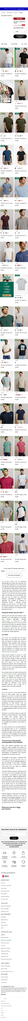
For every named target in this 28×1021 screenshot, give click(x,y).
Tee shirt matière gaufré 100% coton (10, 397)
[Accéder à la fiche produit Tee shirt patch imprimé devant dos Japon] (21, 349)
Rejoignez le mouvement (6, 940)
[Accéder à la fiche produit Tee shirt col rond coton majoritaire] (21, 90)
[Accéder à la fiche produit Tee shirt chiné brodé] (21, 252)
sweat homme (8, 708)
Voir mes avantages (5, 908)
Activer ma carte (4, 968)
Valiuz (2, 1015)
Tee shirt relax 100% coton (7, 138)
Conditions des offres (5, 1003)
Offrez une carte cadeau (5, 966)
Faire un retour (4, 888)
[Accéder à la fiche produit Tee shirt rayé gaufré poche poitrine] (7, 511)
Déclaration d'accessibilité (6, 959)
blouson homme (15, 797)
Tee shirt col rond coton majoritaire (9, 268)
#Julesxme (3, 1001)
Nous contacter (4, 893)
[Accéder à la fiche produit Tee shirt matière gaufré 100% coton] (7, 381)
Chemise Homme (4, 925)
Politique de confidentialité (6, 1005)
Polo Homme (3, 922)
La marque (3, 945)
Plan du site (3, 1017)
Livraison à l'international (6, 885)
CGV (2, 1008)
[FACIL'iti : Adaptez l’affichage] (5, 876)
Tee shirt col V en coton (7, 203)
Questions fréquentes (5, 896)
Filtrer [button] (5, 44)
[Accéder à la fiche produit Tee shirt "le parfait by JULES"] (7, 57)
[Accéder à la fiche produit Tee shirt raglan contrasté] (21, 478)
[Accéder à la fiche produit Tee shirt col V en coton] (7, 187)
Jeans (2, 927)
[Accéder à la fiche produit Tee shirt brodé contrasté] (7, 413)
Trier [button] (25, 44)
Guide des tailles (4, 979)
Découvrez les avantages (6, 906)
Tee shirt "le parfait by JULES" (8, 73)
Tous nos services (4, 899)
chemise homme (19, 761)
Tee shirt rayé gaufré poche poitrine (10, 527)
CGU (2, 1010)
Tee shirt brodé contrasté (7, 429)
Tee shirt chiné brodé (20, 268)
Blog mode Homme (4, 937)
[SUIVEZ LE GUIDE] (7, 91)
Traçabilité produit (4, 953)
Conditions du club (4, 911)
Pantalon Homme (4, 919)
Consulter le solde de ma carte (7, 971)
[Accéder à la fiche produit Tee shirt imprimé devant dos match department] (21, 543)
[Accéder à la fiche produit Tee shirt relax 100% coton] (7, 122)
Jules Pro (3, 934)
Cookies (2, 1012)
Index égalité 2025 (4, 956)
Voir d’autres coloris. (18, 27)
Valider (14, 838)
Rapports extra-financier (5, 948)
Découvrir (3, 994)
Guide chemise (4, 982)
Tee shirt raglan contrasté (21, 494)
